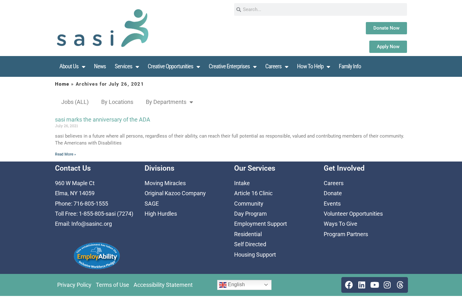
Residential (248, 234)
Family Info (350, 66)
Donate (333, 193)
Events (332, 203)
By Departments (166, 102)
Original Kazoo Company (175, 193)
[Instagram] (387, 285)
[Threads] (400, 285)
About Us (69, 66)
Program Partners (346, 234)
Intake (242, 183)
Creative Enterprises (229, 66)
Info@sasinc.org (91, 223)
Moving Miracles (165, 183)
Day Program (250, 213)
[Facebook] (349, 285)
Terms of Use (112, 284)
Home (62, 84)
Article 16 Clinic (253, 193)
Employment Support (260, 223)
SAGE (152, 203)
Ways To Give (340, 223)
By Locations (117, 102)
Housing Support (255, 254)
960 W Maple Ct (75, 183)
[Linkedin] (362, 285)
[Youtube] (374, 285)
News (100, 66)
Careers (273, 66)
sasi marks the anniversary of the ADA (102, 119)
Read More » (65, 154)
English (236, 284)
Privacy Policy (74, 284)
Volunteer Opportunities (353, 213)
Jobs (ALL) (75, 102)
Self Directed (250, 244)
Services (123, 66)
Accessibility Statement (163, 284)
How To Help (310, 66)
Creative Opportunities (170, 66)
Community (248, 203)
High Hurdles (161, 213)
